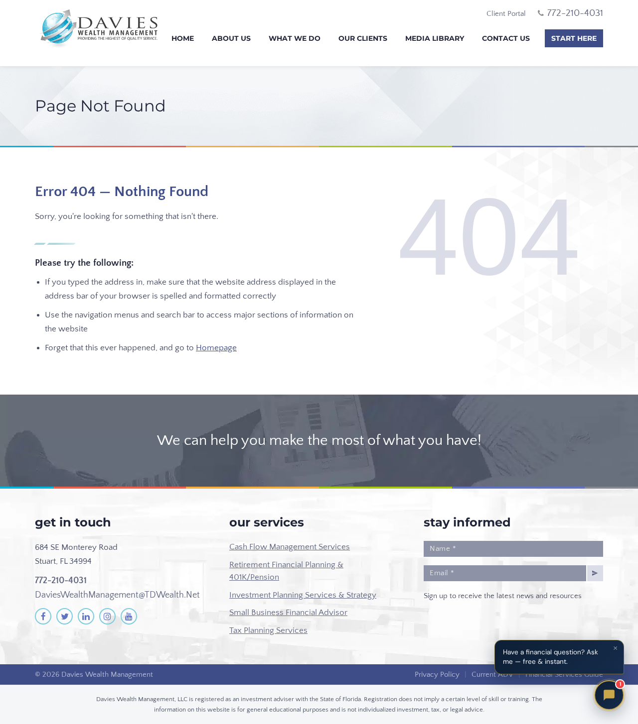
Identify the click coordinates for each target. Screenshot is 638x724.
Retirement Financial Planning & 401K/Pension (286, 571)
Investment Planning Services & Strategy (302, 595)
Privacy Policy (437, 674)
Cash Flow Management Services (289, 546)
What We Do (294, 38)
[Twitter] (64, 616)
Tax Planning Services (268, 630)
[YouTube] (129, 616)
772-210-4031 (61, 581)
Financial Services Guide (564, 674)
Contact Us (506, 38)
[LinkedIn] (86, 616)
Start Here (574, 38)
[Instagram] (107, 616)
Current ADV (492, 674)
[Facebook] (43, 616)
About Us (231, 38)
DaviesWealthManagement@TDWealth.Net (117, 595)
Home (182, 38)
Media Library (434, 38)
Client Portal (506, 13)
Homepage (216, 347)
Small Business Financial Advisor (288, 612)
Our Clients (362, 38)
